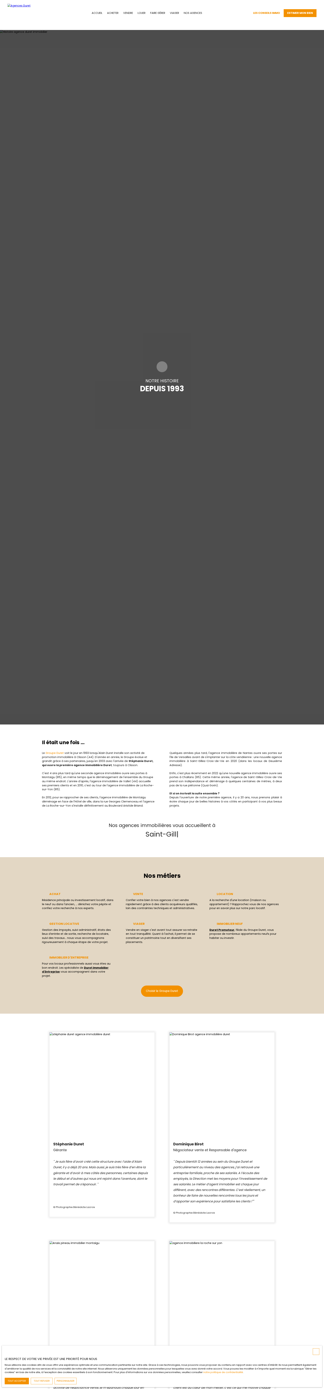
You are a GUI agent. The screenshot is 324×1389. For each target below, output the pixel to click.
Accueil (97, 13)
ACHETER (112, 13)
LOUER (142, 13)
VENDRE (128, 13)
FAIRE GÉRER (157, 13)
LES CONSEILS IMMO (266, 13)
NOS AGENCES (193, 13)
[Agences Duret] (24, 13)
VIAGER (174, 13)
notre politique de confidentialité (223, 1372)
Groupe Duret (55, 753)
